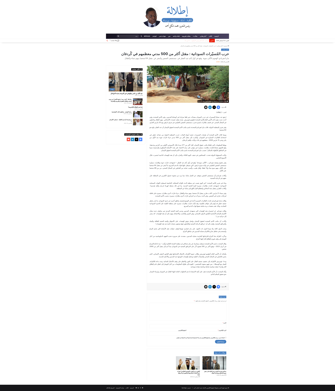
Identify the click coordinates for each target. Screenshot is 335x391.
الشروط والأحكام (110, 388)
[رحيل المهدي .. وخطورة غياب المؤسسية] (138, 114)
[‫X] (214, 107)
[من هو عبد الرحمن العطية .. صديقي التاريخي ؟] (138, 122)
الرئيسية (216, 36)
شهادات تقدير (162, 36)
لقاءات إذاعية (176, 36)
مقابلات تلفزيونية (186, 36)
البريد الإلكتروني (222, 330)
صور (169, 36)
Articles (147, 36)
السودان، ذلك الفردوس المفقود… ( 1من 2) (195, 40)
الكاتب (210, 36)
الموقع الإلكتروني (182, 330)
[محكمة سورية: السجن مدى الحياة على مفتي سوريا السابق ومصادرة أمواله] (214, 363)
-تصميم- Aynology (186, 388)
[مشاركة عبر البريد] (206, 107)
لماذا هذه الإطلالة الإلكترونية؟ (135, 107)
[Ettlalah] (167, 16)
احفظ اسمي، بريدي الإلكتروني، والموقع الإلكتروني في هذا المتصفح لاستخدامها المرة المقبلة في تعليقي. (200, 337)
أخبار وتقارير (203, 36)
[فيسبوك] (218, 107)
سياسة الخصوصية (120, 388)
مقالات (195, 36)
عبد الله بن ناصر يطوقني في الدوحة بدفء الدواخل (127, 93)
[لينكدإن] (210, 107)
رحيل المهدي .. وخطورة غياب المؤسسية (122, 112)
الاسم (224, 323)
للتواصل (154, 36)
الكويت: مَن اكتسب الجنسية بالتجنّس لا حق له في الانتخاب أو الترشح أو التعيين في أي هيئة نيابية (188, 373)
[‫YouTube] (128, 139)
